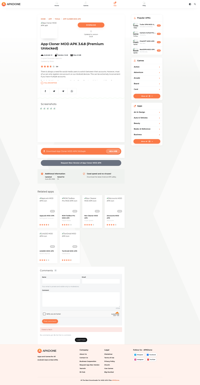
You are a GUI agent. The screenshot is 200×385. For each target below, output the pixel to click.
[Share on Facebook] (45, 91)
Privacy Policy (109, 361)
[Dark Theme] (190, 4)
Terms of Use (109, 358)
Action (147, 66)
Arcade (147, 78)
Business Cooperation (88, 361)
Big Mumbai (109, 372)
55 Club (82, 372)
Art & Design (147, 112)
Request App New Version (89, 365)
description (50, 83)
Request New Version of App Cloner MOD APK (81, 163)
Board (147, 83)
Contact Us (84, 358)
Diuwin (107, 365)
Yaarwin (83, 368)
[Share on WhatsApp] (71, 91)
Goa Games (108, 368)
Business (147, 134)
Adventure (147, 72)
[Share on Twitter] (54, 91)
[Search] (195, 4)
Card (147, 89)
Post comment (50, 321)
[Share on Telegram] (63, 91)
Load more (81, 340)
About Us (83, 354)
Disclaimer (108, 354)
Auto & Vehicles (147, 117)
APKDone (115, 380)
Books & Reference (147, 129)
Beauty (147, 123)
